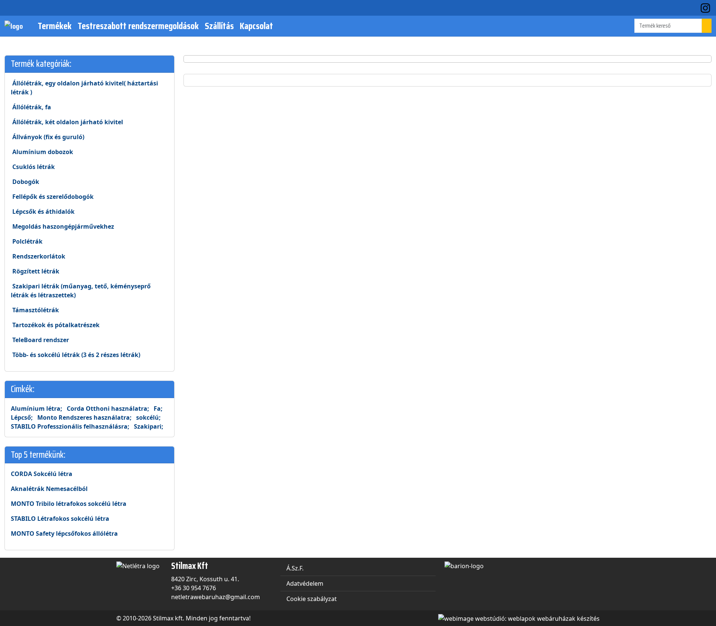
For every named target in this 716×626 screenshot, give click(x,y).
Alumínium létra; (36, 408)
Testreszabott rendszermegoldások (138, 25)
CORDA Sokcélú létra (41, 474)
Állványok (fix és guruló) (47, 137)
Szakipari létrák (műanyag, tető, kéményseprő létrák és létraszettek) (81, 290)
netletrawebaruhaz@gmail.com (215, 597)
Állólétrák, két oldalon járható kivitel (67, 122)
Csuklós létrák (33, 167)
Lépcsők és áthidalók (43, 211)
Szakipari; (148, 426)
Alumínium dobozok (42, 152)
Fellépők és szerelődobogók (52, 197)
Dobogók (25, 182)
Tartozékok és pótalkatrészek (55, 325)
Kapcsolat (256, 25)
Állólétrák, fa (31, 107)
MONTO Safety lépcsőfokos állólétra (64, 533)
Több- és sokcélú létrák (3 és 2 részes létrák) (75, 355)
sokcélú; (148, 417)
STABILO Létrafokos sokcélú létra (60, 518)
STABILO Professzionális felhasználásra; (70, 426)
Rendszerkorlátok (38, 256)
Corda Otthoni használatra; (108, 408)
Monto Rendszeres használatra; (84, 417)
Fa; (158, 408)
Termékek (55, 25)
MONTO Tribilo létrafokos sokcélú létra (68, 504)
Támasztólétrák (35, 310)
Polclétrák (27, 241)
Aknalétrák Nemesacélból (49, 489)
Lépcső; (22, 417)
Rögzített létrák (35, 271)
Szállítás (219, 25)
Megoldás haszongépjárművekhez (62, 226)
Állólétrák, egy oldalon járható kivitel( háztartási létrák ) (84, 87)
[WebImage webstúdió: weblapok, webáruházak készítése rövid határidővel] (517, 618)
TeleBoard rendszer (40, 340)
